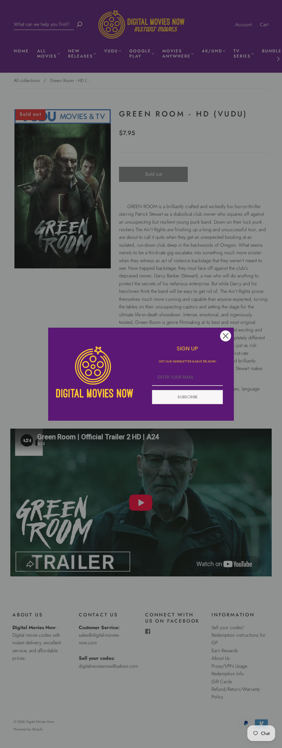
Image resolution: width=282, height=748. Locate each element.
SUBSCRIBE (187, 397)
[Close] (225, 336)
